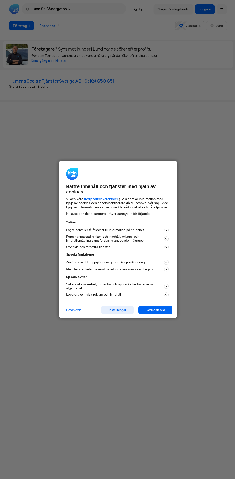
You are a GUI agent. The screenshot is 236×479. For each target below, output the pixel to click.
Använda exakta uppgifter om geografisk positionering (105, 262)
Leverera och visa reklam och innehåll (93, 294)
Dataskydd (74, 310)
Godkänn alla (155, 310)
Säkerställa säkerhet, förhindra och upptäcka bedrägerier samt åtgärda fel (111, 286)
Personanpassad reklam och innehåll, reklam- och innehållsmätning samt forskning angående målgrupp (105, 238)
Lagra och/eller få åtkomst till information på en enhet (105, 230)
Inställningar (117, 310)
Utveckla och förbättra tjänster (88, 247)
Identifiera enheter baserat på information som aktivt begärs (109, 269)
